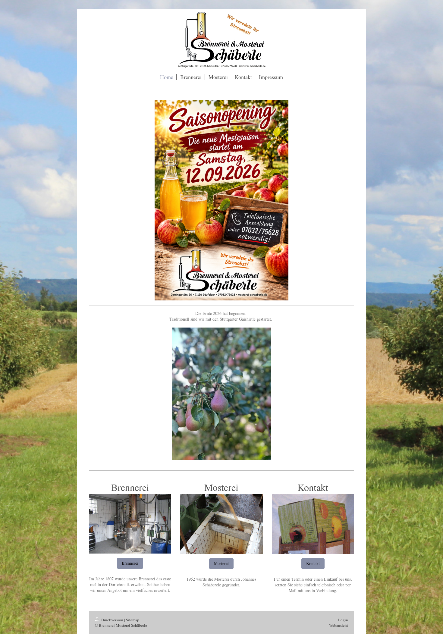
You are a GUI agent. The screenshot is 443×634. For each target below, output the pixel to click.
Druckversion (112, 620)
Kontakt (313, 563)
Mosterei (221, 563)
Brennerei (130, 563)
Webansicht (338, 625)
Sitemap (132, 620)
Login (343, 620)
